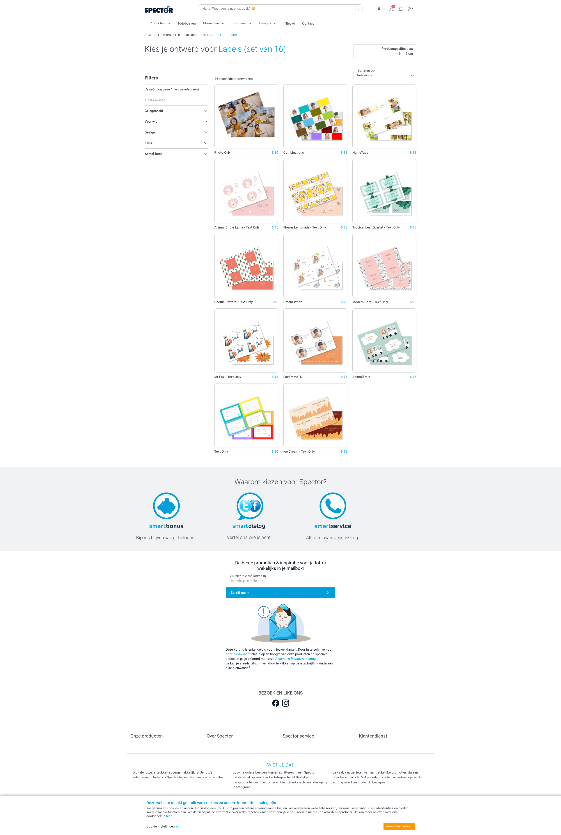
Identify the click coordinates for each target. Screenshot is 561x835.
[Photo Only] (246, 116)
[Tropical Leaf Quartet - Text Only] (384, 191)
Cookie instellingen (160, 826)
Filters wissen (155, 100)
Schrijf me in (240, 593)
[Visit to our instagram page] (285, 703)
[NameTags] (384, 116)
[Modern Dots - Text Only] (384, 266)
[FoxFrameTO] (315, 340)
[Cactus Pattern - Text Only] (246, 266)
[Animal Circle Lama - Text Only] (246, 191)
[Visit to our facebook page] (275, 703)
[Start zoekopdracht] (357, 9)
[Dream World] (315, 266)
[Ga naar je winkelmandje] (410, 8)
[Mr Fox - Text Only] (246, 340)
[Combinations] (315, 116)
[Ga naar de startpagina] (165, 9)
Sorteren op (366, 70)
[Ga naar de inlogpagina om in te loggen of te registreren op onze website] (391, 8)
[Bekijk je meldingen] (401, 8)
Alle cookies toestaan (398, 826)
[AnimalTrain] (384, 340)
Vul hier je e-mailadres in (248, 576)
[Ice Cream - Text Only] (315, 415)
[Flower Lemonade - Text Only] (315, 191)
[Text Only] (246, 415)
